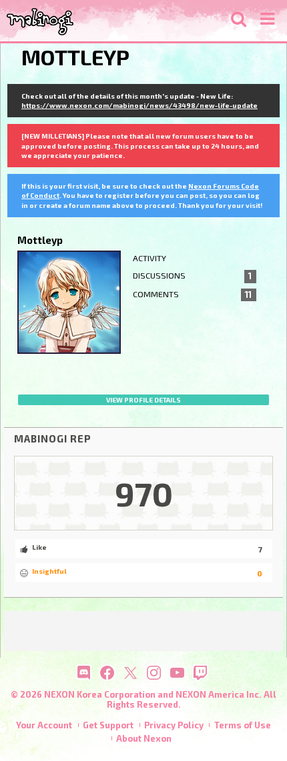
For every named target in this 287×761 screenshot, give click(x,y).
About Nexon (144, 738)
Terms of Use (242, 725)
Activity (149, 258)
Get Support (108, 725)
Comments (192, 294)
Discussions (192, 276)
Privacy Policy (174, 725)
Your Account (44, 725)
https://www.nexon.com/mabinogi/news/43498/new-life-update (139, 105)
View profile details (143, 400)
